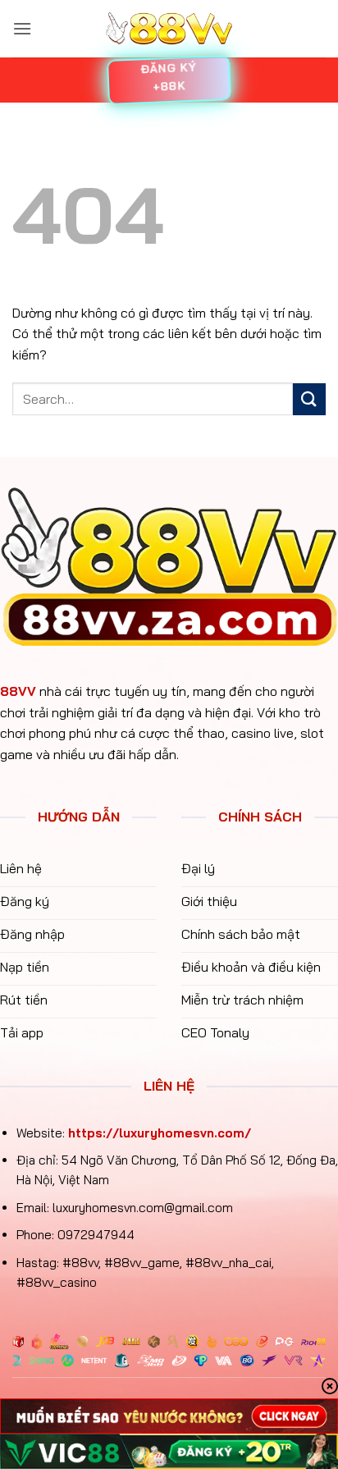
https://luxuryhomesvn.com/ (159, 1133)
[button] (22, 28)
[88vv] (169, 29)
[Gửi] (309, 399)
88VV (18, 691)
